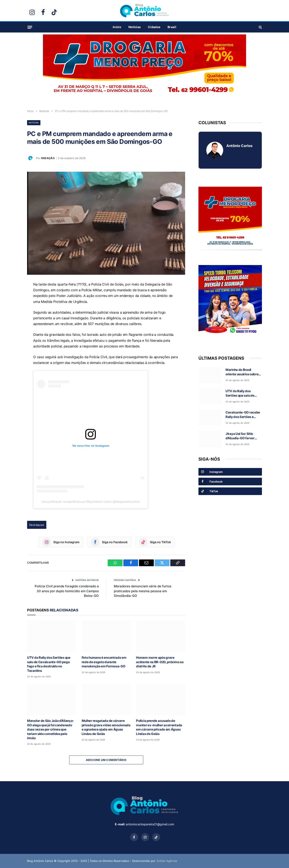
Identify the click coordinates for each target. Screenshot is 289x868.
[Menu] (30, 27)
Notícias (134, 27)
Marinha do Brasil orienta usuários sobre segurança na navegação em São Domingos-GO (242, 372)
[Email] (12, 315)
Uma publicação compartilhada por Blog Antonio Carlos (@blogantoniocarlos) (90, 501)
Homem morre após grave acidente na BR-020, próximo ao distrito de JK (159, 662)
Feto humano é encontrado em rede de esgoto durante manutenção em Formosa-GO (104, 662)
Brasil (172, 27)
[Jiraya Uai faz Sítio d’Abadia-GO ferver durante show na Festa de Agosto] (210, 439)
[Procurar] (260, 27)
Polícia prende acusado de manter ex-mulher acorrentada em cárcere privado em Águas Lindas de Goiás (159, 727)
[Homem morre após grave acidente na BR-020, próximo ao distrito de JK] (160, 636)
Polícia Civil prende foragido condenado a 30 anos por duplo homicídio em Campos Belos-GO (67, 591)
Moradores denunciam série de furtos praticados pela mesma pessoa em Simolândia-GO (142, 591)
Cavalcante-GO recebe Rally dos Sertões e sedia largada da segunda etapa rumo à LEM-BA (243, 414)
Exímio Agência (167, 861)
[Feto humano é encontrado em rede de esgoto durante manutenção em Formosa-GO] (106, 636)
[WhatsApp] (12, 295)
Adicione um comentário (106, 760)
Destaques (36, 525)
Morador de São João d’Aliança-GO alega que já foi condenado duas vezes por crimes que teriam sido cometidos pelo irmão (50, 729)
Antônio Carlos (239, 146)
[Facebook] (12, 305)
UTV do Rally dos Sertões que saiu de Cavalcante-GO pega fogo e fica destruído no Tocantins (48, 664)
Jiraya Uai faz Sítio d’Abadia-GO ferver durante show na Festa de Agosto (242, 436)
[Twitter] (12, 325)
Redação (48, 158)
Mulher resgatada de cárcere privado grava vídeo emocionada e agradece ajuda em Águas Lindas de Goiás (106, 727)
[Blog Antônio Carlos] (144, 10)
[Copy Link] (12, 334)
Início (117, 27)
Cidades (154, 27)
